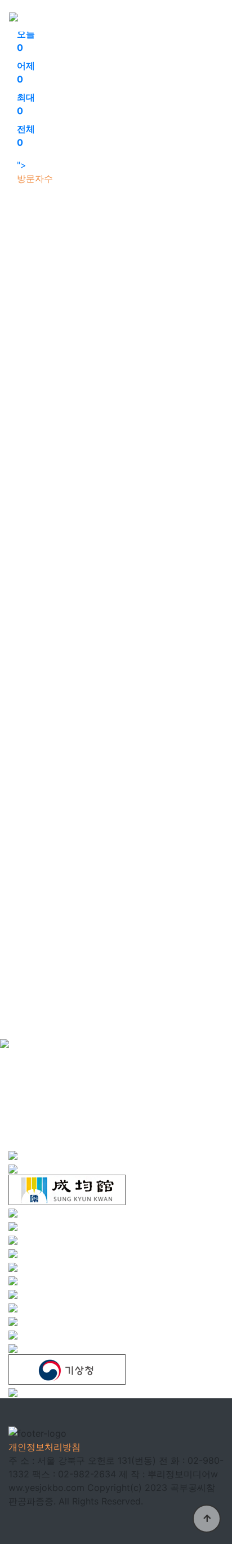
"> (26, 99)
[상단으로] (207, 1518)
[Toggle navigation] (207, 16)
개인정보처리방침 (44, 1447)
